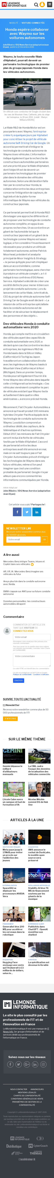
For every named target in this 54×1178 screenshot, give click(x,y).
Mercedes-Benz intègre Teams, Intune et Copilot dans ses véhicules (24, 562)
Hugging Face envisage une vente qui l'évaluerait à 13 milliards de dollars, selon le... (13, 967)
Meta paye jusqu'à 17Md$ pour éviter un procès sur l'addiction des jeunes (13, 855)
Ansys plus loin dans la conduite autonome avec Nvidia (24, 582)
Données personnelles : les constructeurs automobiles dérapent (24, 602)
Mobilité (13, 23)
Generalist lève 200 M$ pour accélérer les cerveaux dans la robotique (13, 930)
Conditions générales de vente (27, 1099)
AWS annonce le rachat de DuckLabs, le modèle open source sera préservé (39, 855)
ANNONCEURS (37, 1089)
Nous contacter (18, 1089)
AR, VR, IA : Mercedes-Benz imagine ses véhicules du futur (23, 572)
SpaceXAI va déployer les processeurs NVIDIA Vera (13, 892)
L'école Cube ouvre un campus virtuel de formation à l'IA (14, 802)
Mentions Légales (27, 1092)
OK (44, 539)
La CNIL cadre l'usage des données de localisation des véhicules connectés (39, 770)
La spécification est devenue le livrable (38, 963)
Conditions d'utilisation (41, 674)
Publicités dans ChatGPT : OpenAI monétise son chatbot (38, 930)
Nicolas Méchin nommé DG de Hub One (38, 802)
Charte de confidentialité (27, 1096)
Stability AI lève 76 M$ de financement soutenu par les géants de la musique (38, 893)
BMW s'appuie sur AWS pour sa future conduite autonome (26, 592)
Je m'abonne (10, 718)
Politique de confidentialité (22, 674)
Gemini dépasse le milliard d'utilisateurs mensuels (12, 770)
